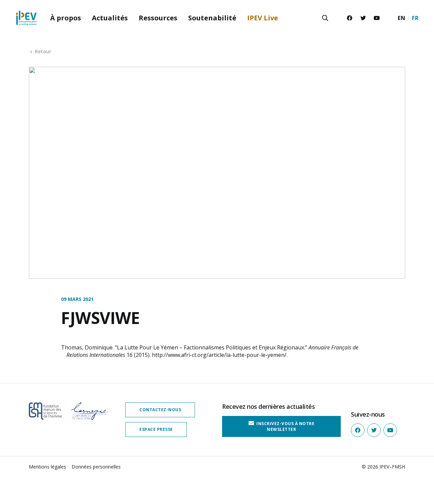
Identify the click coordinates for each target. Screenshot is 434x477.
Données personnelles (96, 466)
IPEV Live (262, 17)
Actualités (110, 17)
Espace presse (156, 429)
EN (401, 18)
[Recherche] (325, 18)
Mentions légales (47, 466)
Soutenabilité (212, 17)
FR (415, 18)
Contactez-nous (160, 410)
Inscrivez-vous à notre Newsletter (285, 426)
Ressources (158, 17)
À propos (65, 17)
